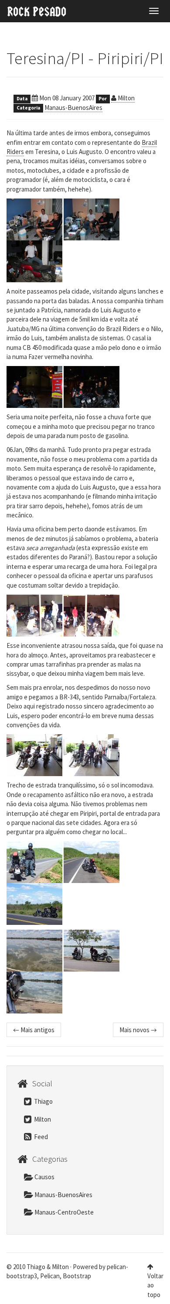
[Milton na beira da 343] (34, 903)
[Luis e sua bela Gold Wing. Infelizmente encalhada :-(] (34, 260)
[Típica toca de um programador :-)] (34, 218)
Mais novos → (138, 1030)
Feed (40, 1137)
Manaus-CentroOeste (63, 1212)
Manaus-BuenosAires (73, 107)
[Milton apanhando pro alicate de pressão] (34, 614)
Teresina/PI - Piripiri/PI (85, 58)
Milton (125, 98)
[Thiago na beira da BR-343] (34, 861)
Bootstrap (77, 1276)
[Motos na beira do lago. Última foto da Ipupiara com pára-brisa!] (91, 950)
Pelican (50, 1276)
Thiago (43, 1101)
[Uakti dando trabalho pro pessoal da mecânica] (91, 614)
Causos (43, 1177)
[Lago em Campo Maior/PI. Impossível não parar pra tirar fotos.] (34, 950)
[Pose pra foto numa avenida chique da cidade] (91, 386)
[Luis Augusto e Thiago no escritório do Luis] (91, 218)
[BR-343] (91, 861)
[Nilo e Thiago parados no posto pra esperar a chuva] (34, 386)
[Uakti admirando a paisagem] (34, 992)
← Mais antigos (33, 1030)
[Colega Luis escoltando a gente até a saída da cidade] (91, 754)
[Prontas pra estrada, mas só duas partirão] (34, 754)
